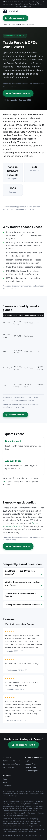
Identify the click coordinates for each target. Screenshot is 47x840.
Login (5, 24)
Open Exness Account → (15, 18)
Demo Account (28, 24)
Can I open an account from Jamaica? (22, 604)
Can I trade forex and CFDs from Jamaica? (20, 572)
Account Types (15, 24)
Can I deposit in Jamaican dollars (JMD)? (20, 595)
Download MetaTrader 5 (12, 764)
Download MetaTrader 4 (12, 761)
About (5, 782)
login (5, 481)
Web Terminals (8, 767)
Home (5, 779)
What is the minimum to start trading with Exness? (22, 583)
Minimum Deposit (31, 771)
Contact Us (7, 786)
